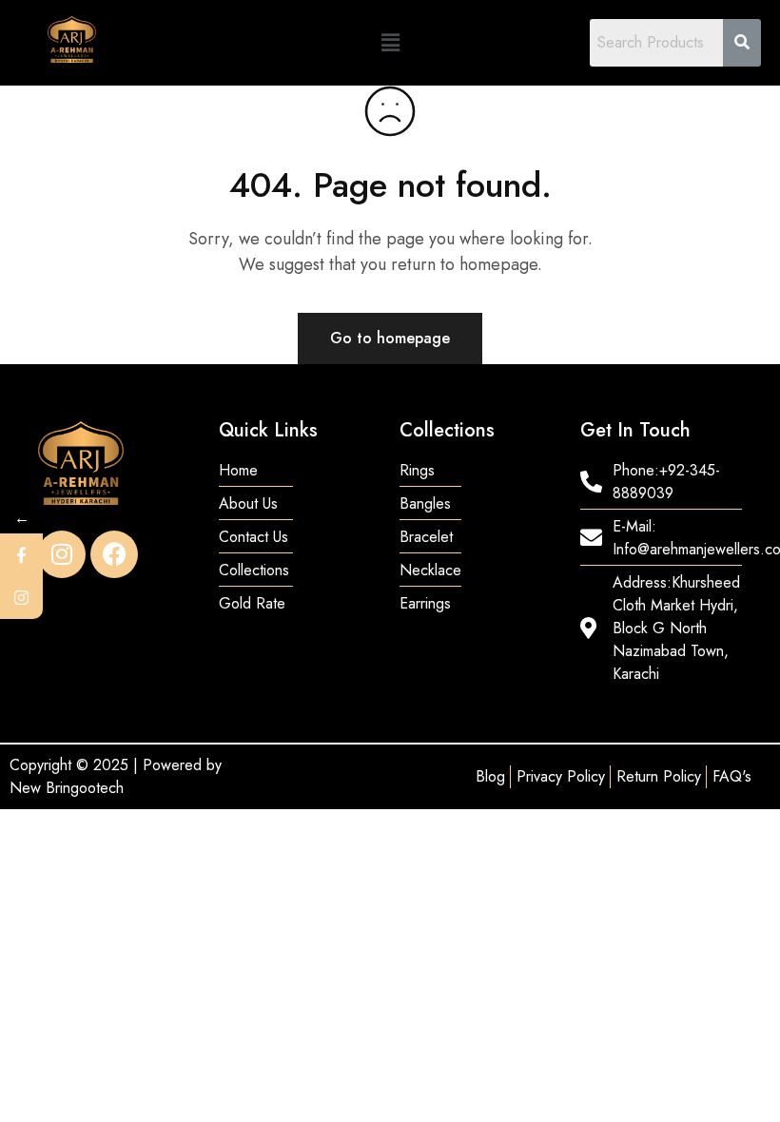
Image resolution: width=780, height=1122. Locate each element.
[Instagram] (62, 554)
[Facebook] (114, 554)
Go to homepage (390, 338)
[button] (390, 42)
